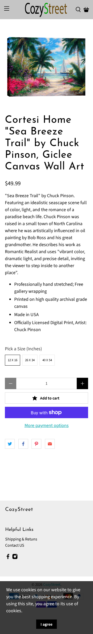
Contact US (14, 545)
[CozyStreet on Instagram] (15, 558)
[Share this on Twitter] (10, 444)
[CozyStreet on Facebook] (8, 558)
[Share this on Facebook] (23, 444)
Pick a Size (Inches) (23, 349)
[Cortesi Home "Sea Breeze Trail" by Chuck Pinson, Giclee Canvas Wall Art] (46, 67)
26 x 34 (30, 360)
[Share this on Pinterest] (36, 444)
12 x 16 (12, 360)
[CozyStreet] (46, 9)
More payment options (47, 426)
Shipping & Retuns (21, 539)
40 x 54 (47, 360)
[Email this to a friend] (50, 444)
